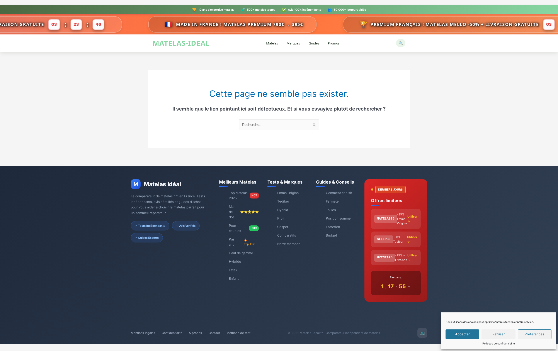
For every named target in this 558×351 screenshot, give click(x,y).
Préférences (534, 334)
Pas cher (242, 242)
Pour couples (243, 228)
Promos (334, 43)
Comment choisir (339, 193)
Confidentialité (172, 333)
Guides (314, 43)
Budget (331, 235)
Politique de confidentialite (498, 343)
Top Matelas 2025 (243, 195)
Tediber (283, 201)
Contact (214, 333)
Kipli (280, 218)
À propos (195, 333)
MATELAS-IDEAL (181, 43)
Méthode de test (238, 333)
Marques (293, 43)
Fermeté (332, 201)
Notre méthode (289, 244)
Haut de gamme (241, 253)
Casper (282, 227)
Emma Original (288, 193)
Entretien (333, 227)
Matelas (272, 43)
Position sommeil (339, 218)
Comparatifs (286, 235)
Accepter (462, 334)
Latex (233, 270)
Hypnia (282, 210)
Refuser (498, 334)
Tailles (331, 210)
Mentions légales (143, 333)
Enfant (234, 278)
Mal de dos (244, 211)
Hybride (235, 261)
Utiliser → (412, 219)
